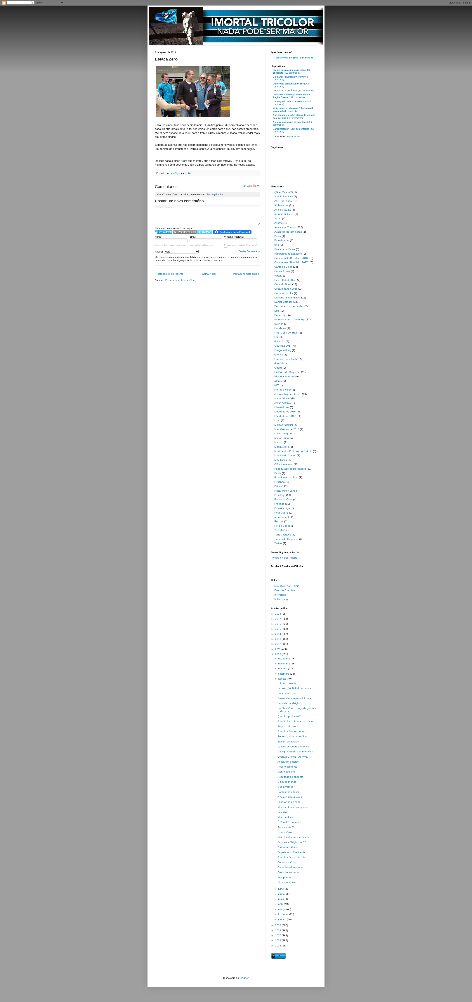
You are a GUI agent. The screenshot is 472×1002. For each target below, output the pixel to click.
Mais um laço (285, 817)
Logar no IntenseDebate (163, 232)
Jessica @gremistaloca (287, 394)
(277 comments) (293, 90)
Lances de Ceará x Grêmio (293, 746)
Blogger (244, 977)
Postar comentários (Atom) (180, 280)
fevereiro (283, 914)
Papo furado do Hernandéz (290, 468)
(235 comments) (293, 130)
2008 (278, 930)
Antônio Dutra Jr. (284, 214)
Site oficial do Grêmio (286, 585)
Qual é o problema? (289, 716)
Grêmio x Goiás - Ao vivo (291, 857)
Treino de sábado (287, 847)
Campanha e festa (288, 791)
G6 (276, 337)
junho (281, 893)
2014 (278, 634)
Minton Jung (281, 437)
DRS (277, 310)
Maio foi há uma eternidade (293, 837)
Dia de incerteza (286, 882)
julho (281, 888)
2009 (278, 925)
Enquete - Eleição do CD (291, 842)
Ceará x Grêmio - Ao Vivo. (292, 756)
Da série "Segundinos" (287, 297)
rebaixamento (282, 517)
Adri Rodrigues (283, 200)
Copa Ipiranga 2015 (286, 288)
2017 (278, 618)
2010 (278, 654)
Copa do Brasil (282, 284)
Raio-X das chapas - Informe (294, 698)
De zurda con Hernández (289, 306)
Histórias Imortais (284, 376)
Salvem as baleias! (288, 741)
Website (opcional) (234, 236)
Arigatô (278, 222)
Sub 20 (278, 530)
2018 (278, 613)
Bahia (277, 236)
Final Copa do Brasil (286, 332)
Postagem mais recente (169, 273)
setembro (284, 673)
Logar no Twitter (204, 232)
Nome (158, 236)
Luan (277, 420)
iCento (278, 380)
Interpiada (280, 594)
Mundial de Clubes (285, 455)
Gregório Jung (282, 350)
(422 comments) (291, 71)
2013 (278, 639)
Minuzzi (278, 442)
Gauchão (279, 341)
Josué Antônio (282, 402)
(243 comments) (294, 116)
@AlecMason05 (283, 192)
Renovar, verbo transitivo (292, 736)
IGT (276, 385)
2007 (278, 935)
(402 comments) (290, 78)
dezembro (284, 658)
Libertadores (281, 407)
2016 (278, 623)
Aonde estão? (285, 827)
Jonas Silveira (282, 398)
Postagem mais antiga (246, 273)
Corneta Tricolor (283, 293)
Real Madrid (281, 512)
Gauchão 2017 (283, 345)
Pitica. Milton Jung (285, 490)
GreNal (278, 363)
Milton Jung (281, 433)
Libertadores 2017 (285, 415)
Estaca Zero (284, 832)
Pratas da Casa (283, 499)
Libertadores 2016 (285, 411)
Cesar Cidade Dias (285, 280)
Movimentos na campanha (292, 807)
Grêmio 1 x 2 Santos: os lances (295, 721)
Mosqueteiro (281, 446)
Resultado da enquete (290, 776)
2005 (278, 945)
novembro (284, 663)
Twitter (278, 543)
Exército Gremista (284, 590)
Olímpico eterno (283, 464)
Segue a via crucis (288, 726)
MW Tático (280, 459)
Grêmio (278, 354)
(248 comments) (292, 103)
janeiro (282, 919)
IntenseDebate (292, 136)
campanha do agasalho (288, 253)
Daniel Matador (283, 301)
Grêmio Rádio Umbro (286, 358)
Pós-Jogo (279, 495)
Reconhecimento (287, 766)
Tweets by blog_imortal (284, 557)
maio (281, 898)
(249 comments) (291, 96)
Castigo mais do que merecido (295, 751)
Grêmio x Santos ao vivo (291, 731)
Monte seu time (286, 771)
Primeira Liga (282, 508)
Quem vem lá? (286, 786)
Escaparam (284, 877)
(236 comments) (292, 123)
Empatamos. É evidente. (291, 852)
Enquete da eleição (288, 703)
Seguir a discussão (256, 185)
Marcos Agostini (283, 424)
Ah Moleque (281, 205)
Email (193, 236)
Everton (278, 323)
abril (281, 903)
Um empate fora (286, 693)
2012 (278, 643)
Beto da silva (281, 240)
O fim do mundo (286, 781)
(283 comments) (291, 85)
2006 (278, 940)
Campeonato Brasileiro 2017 (291, 262)
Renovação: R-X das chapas (294, 688)
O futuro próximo (287, 683)
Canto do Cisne (283, 266)
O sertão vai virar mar (290, 867)
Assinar (159, 251)
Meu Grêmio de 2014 (286, 429)
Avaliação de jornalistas (288, 231)
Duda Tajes (280, 315)
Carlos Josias (282, 271)
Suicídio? (282, 812)
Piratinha (279, 481)
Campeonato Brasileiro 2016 (291, 258)
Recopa (278, 521)
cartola (278, 275)
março (282, 909)
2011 (278, 649)
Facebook (280, 328)
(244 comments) (293, 110)
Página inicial (208, 273)
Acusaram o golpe (288, 761)
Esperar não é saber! (289, 801)
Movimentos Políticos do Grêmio (293, 451)
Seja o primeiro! (215, 194)
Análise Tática (282, 209)
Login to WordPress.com (185, 232)
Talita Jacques (282, 534)
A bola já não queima (289, 796)
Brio (276, 244)
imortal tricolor (282, 389)
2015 (278, 628)
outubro (283, 668)
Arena (277, 218)
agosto (282, 678)
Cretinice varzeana (288, 872)
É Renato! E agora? (289, 821)
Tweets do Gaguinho (286, 539)
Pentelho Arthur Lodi (286, 477)
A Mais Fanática (283, 196)
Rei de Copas (282, 525)
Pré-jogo (279, 503)
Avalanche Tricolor (285, 227)
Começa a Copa (286, 862)
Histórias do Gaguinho (287, 372)
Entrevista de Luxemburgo (289, 319)
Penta (277, 473)
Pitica (277, 486)
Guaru (278, 367)
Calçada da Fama (284, 249)
